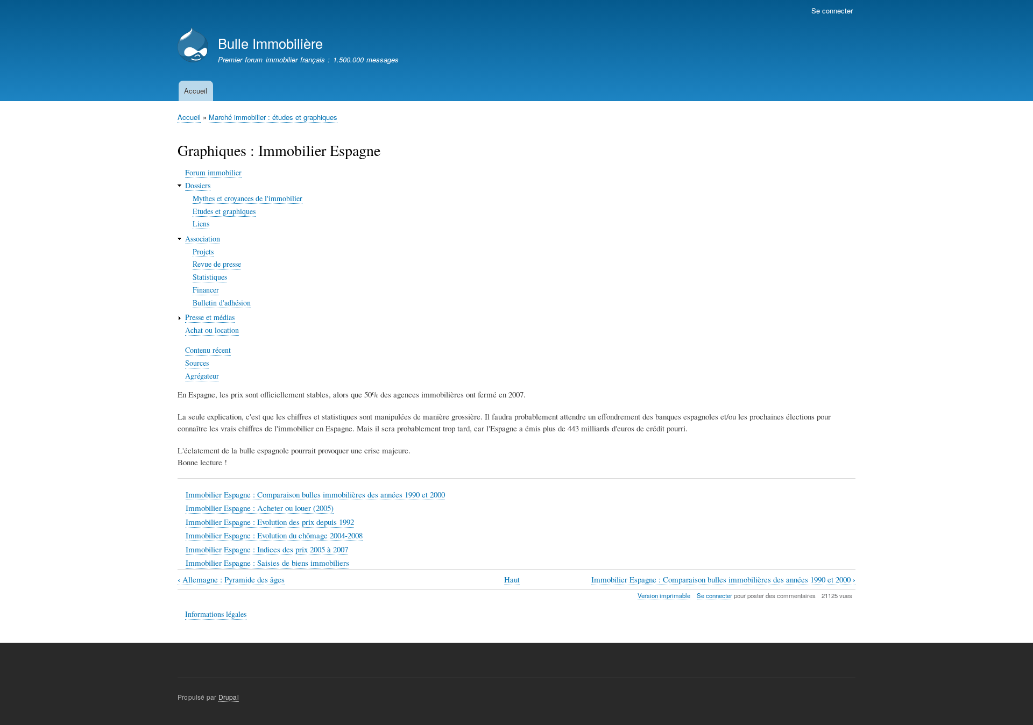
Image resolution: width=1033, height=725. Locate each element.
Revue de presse (217, 264)
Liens (201, 223)
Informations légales (215, 614)
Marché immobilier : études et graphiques (273, 117)
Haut (512, 579)
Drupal (228, 696)
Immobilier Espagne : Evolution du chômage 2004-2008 (274, 535)
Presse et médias (210, 317)
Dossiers (197, 185)
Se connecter (832, 10)
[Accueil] (193, 46)
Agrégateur (202, 376)
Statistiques (210, 277)
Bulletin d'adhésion (222, 302)
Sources (197, 363)
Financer (206, 290)
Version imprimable (664, 595)
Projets (203, 251)
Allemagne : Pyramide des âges (231, 579)
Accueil (195, 91)
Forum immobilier (213, 172)
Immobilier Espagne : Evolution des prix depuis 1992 (270, 521)
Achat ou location (212, 330)
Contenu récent (208, 350)
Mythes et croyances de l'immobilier (247, 198)
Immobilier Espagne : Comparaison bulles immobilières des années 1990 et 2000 (315, 494)
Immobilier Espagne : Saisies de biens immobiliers (267, 562)
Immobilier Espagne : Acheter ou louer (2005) (260, 507)
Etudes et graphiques (224, 211)
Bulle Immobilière (270, 43)
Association (202, 238)
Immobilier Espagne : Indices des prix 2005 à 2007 (267, 549)
